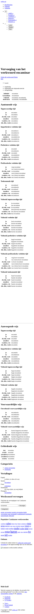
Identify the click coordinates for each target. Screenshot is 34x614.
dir (30, 526)
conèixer (3, 523)
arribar (11, 529)
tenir (29, 523)
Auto (10, 29)
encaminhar (8, 492)
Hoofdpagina (8, 5)
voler (22, 528)
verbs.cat (3, 1)
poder (17, 528)
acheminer (8, 486)
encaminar (8, 482)
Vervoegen (22, 505)
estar (7, 531)
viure (11, 526)
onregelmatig (4, 516)
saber (8, 523)
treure (14, 526)
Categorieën (5, 509)
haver (13, 531)
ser (6, 534)
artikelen (19, 593)
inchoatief (14, 514)
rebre (22, 532)
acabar (10, 535)
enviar (2, 532)
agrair (2, 535)
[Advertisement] (17, 48)
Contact (7, 607)
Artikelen (7, 8)
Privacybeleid (9, 605)
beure (19, 523)
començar (24, 523)
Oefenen (7, 6)
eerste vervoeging (10, 468)
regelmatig (8, 469)
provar (30, 528)
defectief (11, 516)
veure (27, 526)
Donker (11, 27)
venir (7, 529)
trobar (3, 529)
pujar (3, 526)
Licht (10, 25)
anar (27, 528)
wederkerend (21, 514)
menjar (7, 526)
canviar (25, 532)
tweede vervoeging (17, 512)
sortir (18, 532)
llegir (16, 523)
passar (22, 526)
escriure (18, 526)
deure (13, 523)
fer (29, 531)
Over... (7, 603)
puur (9, 514)
